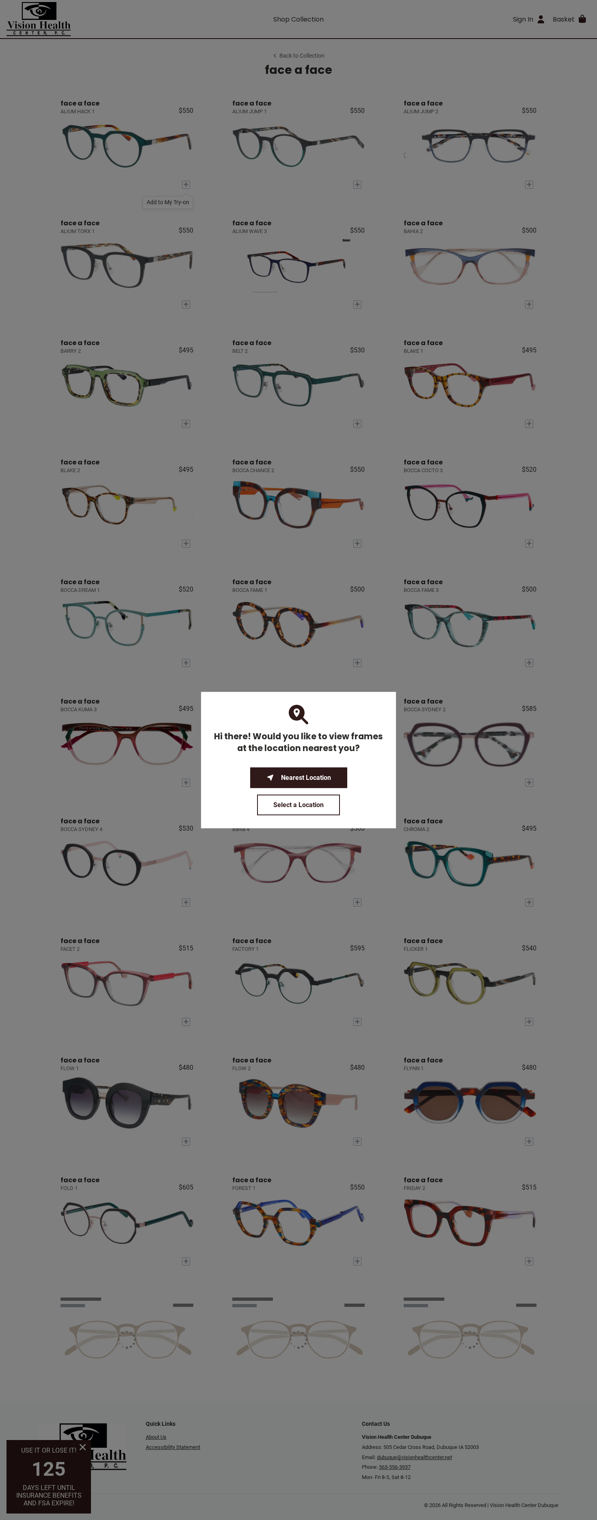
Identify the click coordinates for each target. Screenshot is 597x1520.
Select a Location (298, 805)
